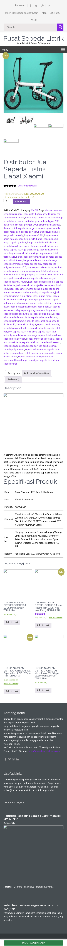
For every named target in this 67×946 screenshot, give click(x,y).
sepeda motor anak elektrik (40, 338)
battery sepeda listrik (45, 214)
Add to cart (21, 201)
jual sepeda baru (17, 278)
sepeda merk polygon (14, 338)
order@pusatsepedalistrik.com (44, 751)
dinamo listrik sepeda (49, 224)
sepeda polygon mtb (14, 349)
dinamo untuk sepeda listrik (17, 228)
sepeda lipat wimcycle (15, 320)
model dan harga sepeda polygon (27, 299)
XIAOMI (34, 210)
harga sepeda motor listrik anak (32, 256)
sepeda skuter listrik (20, 353)
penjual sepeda (52, 306)
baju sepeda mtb (26, 214)
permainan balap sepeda (16, 310)
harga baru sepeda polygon (23, 231)
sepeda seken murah (35, 349)
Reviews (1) (13, 379)
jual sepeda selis (46, 292)
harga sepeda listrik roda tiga (23, 253)
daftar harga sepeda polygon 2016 (21, 224)
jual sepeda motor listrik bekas (24, 288)
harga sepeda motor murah (37, 260)
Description (14, 373)
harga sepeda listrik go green (18, 249)
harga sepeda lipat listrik (39, 242)
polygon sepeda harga (40, 310)
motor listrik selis (45, 303)
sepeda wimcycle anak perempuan (35, 356)
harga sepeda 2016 (33, 235)
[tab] (13, 373)
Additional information (36, 373)
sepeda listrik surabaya (49, 335)
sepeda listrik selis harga (25, 335)
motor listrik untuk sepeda (31, 306)
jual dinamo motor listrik (34, 271)
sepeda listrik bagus (26, 324)
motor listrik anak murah (24, 303)
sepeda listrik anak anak (39, 320)
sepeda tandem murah (42, 353)
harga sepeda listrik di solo (44, 246)
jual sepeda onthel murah (24, 292)
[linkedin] (49, 5)
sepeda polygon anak (14, 345)
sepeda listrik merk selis (16, 328)
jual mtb (16, 274)
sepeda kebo (37, 317)
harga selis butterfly (13, 235)
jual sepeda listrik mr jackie (29, 285)
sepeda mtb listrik (31, 342)
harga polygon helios (49, 231)
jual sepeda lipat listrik (39, 281)
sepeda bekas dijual (42, 313)
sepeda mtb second (50, 342)
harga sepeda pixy (33, 263)
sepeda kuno (51, 317)
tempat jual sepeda (37, 360)
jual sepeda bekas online (39, 278)
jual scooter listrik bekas (46, 274)
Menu (5, 49)
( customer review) (27, 185)
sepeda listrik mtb (37, 328)
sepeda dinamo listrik (19, 317)
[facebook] (30, 5)
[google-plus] (43, 5)
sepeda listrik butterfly (48, 324)
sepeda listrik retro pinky (25, 331)
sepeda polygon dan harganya (41, 345)
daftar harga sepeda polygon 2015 (42, 221)
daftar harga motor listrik (37, 217)
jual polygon (27, 274)
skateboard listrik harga (15, 360)
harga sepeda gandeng (15, 242)
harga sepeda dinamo (47, 238)
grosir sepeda (39, 228)
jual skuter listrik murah (33, 296)
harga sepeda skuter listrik (40, 267)
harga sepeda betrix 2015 (22, 238)
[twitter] (36, 5)
